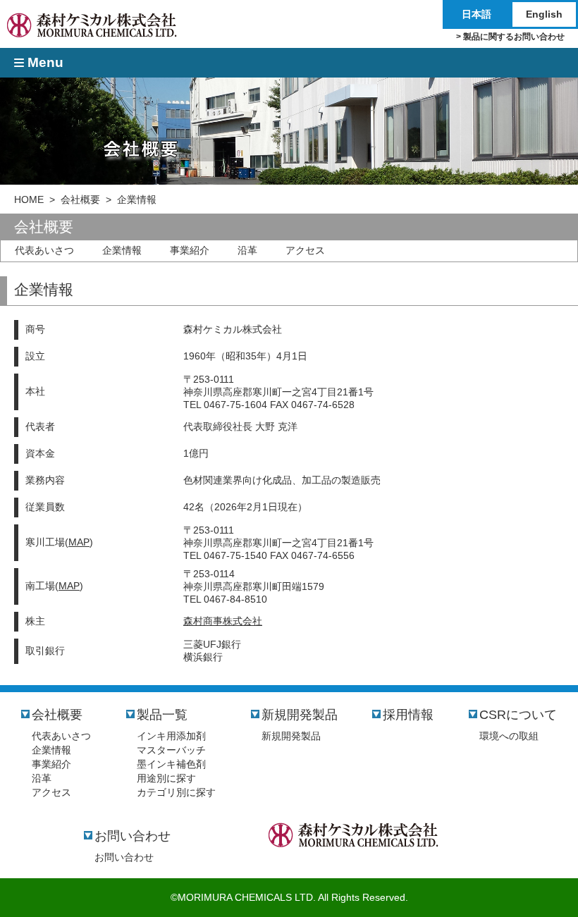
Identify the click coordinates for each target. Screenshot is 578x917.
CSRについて (518, 715)
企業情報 (122, 250)
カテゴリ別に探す (176, 792)
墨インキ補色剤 (171, 764)
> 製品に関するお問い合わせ (510, 36)
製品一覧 (162, 715)
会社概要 (80, 199)
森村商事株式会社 (222, 621)
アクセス (305, 250)
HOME (29, 199)
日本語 (476, 14)
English (544, 14)
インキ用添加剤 (171, 735)
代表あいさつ (44, 250)
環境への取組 (509, 735)
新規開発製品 (300, 715)
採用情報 (408, 715)
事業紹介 (189, 250)
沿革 (247, 250)
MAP (79, 542)
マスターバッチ (171, 750)
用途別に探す (166, 778)
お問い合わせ (132, 836)
